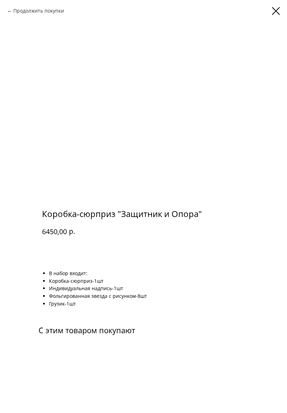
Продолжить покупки (38, 10)
